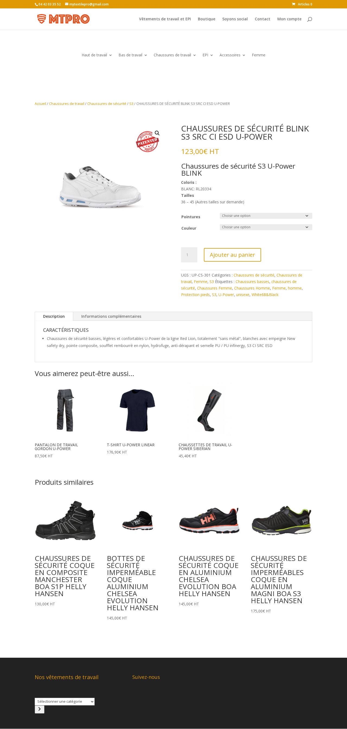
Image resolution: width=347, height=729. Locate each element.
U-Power (226, 294)
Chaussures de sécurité (106, 103)
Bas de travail (130, 55)
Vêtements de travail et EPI (165, 19)
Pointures (190, 216)
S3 (131, 103)
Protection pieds (195, 294)
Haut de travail (94, 55)
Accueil (40, 103)
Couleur (188, 228)
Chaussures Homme (252, 288)
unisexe (242, 294)
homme (295, 288)
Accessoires (230, 55)
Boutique (206, 19)
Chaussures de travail (172, 55)
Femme (258, 55)
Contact (262, 19)
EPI (205, 55)
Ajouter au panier (232, 254)
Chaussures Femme (214, 288)
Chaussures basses (252, 281)
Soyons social (235, 19)
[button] (157, 133)
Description (54, 316)
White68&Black (265, 294)
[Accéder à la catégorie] (39, 709)
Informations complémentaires (111, 316)
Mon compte (289, 19)
